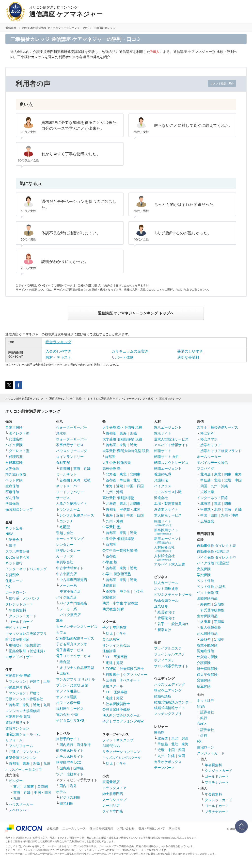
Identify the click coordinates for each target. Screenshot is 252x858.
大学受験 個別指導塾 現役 (122, 439)
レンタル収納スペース (77, 515)
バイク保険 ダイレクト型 (216, 557)
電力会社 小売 (67, 714)
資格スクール (112, 686)
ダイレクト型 (19, 433)
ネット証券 (14, 528)
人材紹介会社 (164, 548)
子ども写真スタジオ (71, 644)
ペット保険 (14, 480)
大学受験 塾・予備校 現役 (122, 427)
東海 (26, 705)
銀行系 (14, 598)
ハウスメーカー (21, 804)
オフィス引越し (68, 691)
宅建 (109, 663)
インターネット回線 (212, 498)
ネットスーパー (68, 486)
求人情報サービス (168, 515)
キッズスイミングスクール (121, 758)
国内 (63, 786)
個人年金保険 (207, 675)
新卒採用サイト (166, 531)
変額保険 (204, 680)
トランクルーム (68, 509)
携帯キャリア (210, 445)
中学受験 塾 (111, 527)
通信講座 (109, 651)
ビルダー (16, 781)
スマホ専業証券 (17, 551)
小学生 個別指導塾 (116, 574)
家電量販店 (111, 782)
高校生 (111, 591)
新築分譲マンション (20, 758)
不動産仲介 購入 (18, 687)
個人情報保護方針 (101, 828)
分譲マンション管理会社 (24, 699)
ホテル (61, 792)
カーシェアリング (70, 539)
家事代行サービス (70, 445)
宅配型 (65, 527)
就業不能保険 (207, 645)
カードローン (15, 592)
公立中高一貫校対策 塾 (120, 550)
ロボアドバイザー (19, 657)
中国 (238, 480)
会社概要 (53, 828)
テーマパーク (164, 768)
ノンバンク (31, 598)
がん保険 (12, 498)
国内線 (65, 768)
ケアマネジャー (135, 675)
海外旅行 (84, 745)
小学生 (138, 591)
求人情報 (174, 828)
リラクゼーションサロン (121, 752)
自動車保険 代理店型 (213, 551)
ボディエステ (164, 660)
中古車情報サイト (70, 568)
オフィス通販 (66, 697)
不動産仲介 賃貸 (18, 716)
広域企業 (207, 492)
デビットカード (17, 628)
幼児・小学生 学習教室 (120, 603)
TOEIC (111, 669)
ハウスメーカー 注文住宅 (23, 769)
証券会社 (16, 540)
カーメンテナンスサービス (76, 627)
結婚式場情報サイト (169, 708)
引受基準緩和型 (212, 610)
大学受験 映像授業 (116, 463)
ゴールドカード (21, 622)
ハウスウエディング (169, 684)
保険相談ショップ (19, 509)
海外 (73, 786)
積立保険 (204, 686)
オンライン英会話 (116, 645)
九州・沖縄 (114, 492)
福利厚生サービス (70, 709)
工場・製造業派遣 (168, 503)
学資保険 (12, 503)
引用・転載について (151, 828)
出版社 (65, 673)
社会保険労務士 (132, 669)
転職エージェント (168, 468)
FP (108, 657)
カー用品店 (111, 806)
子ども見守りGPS (70, 720)
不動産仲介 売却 (18, 676)
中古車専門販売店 (73, 580)
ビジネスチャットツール (173, 595)
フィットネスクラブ (117, 740)
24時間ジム (111, 746)
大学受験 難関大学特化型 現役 (125, 451)
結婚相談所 (162, 696)
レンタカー (64, 545)
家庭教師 (109, 597)
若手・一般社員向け (173, 624)
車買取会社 (64, 562)
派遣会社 (161, 498)
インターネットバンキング (26, 569)
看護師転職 (162, 474)
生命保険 (12, 486)
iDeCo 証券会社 (17, 557)
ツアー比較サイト (70, 774)
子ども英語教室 (114, 628)
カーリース (64, 556)
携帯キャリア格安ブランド (221, 451)
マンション (17, 681)
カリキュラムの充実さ (129, 351)
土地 (46, 681)
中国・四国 (42, 792)
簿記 (119, 663)
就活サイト (162, 433)
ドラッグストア (114, 788)
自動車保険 (14, 427)
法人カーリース (166, 583)
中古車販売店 (66, 574)
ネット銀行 (14, 563)
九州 (46, 705)
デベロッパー (19, 810)
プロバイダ (205, 468)
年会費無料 (17, 610)
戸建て (35, 681)
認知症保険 (205, 651)
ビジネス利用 (70, 797)
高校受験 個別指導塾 (118, 498)
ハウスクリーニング (71, 451)
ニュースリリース (74, 828)
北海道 (111, 474)
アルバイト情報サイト (171, 445)
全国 (181, 756)
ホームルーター (209, 457)
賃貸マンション (17, 728)
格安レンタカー (68, 550)
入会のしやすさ (58, 351)
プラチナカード (217, 782)
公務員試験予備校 (116, 710)
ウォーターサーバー (71, 427)
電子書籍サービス (70, 650)
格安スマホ (209, 439)
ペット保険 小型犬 (211, 587)
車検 (59, 621)
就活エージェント (168, 427)
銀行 (12, 546)
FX (7, 587)
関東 (185, 738)
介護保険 (204, 663)
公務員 (111, 680)
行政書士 (113, 675)
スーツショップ (114, 800)
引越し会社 (64, 533)
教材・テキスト (58, 357)
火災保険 (12, 468)
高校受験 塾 (111, 468)
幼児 (109, 633)
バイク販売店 (66, 597)
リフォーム (14, 740)
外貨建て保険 (207, 657)
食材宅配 (63, 463)
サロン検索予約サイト (171, 666)
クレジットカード (19, 604)
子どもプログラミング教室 (123, 721)
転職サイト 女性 (166, 457)
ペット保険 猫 (208, 592)
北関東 (29, 787)
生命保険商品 (207, 616)
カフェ (61, 632)
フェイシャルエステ (169, 654)
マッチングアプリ (168, 714)
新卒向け (164, 630)
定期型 (219, 604)
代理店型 (16, 439)
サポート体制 (122, 357)
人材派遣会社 (164, 557)
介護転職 (161, 480)
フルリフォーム (21, 746)
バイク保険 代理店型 (213, 563)
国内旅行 (66, 745)
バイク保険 (14, 445)
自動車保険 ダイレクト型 (216, 546)
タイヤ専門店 (112, 811)
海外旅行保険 (15, 474)
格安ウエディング (168, 690)
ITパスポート (130, 680)
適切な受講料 (188, 357)
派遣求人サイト (166, 509)
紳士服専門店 (112, 794)
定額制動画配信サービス (75, 638)
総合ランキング (58, 342)
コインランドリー (70, 457)
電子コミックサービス (73, 656)
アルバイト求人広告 (169, 564)
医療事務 (120, 657)
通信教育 (109, 585)
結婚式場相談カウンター (173, 702)
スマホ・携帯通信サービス (217, 427)
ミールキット (66, 474)
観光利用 (66, 803)
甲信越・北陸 (130, 480)
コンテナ (66, 521)
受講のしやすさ (190, 351)
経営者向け (166, 612)
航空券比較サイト (70, 751)
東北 (16, 787)
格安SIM (206, 433)
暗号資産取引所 (17, 639)
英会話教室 (111, 639)
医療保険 (12, 492)
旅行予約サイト (68, 739)
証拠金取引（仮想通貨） (28, 651)
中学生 (125, 591)
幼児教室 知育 (113, 609)
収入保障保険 (210, 628)
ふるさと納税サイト (71, 503)
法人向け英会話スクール (121, 715)
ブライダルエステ (168, 648)
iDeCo (201, 724)
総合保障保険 (207, 669)
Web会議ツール (166, 600)
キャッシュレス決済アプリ (26, 633)
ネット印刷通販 (166, 589)
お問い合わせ (126, 828)
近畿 (36, 705)
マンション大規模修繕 (22, 711)
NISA (9, 534)
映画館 (159, 732)
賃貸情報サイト (17, 722)
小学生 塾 (109, 562)
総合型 (65, 662)
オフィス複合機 (68, 703)
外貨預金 (12, 575)
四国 (203, 486)
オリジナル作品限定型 (77, 668)
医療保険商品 (207, 598)
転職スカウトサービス (171, 463)
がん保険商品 (207, 633)
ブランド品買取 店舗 (72, 685)
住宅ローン (14, 581)
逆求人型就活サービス (171, 439)
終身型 (205, 604)
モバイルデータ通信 (212, 463)
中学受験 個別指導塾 (118, 539)
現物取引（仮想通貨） (26, 645)
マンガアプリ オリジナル (75, 679)
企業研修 (161, 606)
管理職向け (166, 618)
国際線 (78, 768)
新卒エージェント (168, 540)
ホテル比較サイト (70, 757)
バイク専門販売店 (73, 603)
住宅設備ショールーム (22, 734)
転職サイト (162, 451)
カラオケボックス (168, 762)
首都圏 (14, 705)
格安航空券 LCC (68, 762)
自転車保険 (14, 463)
